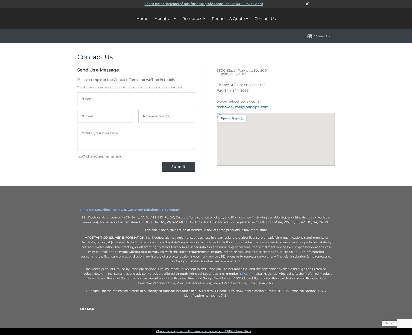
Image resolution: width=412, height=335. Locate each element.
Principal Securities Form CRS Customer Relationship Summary (130, 210)
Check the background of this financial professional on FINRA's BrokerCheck (203, 4)
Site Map (87, 309)
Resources (192, 18)
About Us (164, 18)
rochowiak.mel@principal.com (243, 107)
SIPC (243, 274)
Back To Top (394, 323)
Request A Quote (228, 18)
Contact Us (265, 18)
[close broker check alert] (307, 4)
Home (142, 18)
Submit (178, 167)
